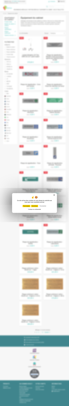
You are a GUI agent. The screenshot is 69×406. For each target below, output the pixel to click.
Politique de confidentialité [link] (34, 209)
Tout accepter (26, 206)
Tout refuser (34, 206)
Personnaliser (43, 206)
